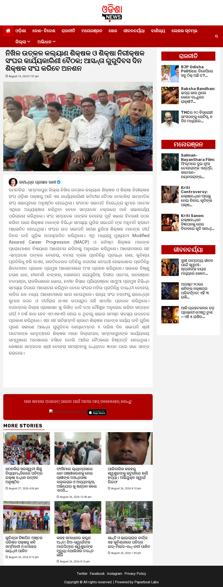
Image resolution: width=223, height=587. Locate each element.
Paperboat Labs (146, 582)
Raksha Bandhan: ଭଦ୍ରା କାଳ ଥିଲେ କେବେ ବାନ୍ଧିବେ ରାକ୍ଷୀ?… (198, 95)
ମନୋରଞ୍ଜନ (91, 30)
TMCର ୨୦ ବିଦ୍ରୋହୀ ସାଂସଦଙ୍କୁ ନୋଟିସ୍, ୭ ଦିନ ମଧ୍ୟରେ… (197, 117)
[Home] (8, 31)
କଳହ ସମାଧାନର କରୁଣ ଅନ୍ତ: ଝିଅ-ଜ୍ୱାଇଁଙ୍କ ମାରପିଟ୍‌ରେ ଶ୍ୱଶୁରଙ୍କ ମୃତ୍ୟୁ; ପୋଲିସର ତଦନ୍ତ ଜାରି (75, 546)
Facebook (97, 574)
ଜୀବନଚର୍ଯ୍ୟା (134, 30)
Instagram (114, 574)
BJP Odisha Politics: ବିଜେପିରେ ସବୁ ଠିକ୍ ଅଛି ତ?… (197, 71)
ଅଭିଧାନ (44, 41)
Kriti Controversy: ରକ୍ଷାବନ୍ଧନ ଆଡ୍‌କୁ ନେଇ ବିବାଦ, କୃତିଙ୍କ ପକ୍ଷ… (196, 196)
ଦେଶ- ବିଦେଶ (43, 30)
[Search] (216, 36)
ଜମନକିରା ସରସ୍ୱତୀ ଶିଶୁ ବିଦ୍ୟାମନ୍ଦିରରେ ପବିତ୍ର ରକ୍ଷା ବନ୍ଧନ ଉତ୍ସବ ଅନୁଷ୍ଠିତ (24, 475)
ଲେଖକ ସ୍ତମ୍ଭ (185, 30)
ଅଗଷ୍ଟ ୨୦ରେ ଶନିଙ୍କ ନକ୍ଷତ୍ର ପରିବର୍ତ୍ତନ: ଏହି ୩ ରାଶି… (195, 290)
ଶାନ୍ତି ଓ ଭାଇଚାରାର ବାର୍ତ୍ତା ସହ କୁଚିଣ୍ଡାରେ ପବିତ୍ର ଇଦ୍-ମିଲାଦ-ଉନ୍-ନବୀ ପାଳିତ (129, 542)
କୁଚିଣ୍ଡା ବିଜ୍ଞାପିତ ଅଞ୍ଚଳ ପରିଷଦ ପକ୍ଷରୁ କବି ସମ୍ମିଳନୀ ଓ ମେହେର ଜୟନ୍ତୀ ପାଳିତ (23, 544)
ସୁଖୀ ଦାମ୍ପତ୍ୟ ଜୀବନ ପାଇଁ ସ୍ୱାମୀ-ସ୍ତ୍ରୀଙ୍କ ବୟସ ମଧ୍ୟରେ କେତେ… (197, 267)
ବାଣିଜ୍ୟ (158, 30)
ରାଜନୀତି (68, 30)
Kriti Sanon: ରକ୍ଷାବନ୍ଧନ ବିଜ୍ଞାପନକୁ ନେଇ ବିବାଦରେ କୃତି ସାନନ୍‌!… (197, 222)
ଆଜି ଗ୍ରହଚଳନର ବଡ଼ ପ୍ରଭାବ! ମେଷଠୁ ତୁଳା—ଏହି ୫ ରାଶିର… (197, 312)
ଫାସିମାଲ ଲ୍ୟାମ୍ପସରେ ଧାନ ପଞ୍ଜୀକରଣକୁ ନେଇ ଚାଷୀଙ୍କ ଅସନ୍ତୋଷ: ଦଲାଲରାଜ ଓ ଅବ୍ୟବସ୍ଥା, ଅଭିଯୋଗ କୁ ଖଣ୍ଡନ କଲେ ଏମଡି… (77, 480)
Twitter (82, 574)
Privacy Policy (135, 574)
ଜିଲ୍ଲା (20, 41)
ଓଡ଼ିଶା (20, 30)
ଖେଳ (113, 30)
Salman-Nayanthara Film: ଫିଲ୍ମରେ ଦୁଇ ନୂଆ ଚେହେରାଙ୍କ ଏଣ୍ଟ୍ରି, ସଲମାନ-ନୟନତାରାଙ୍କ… (198, 166)
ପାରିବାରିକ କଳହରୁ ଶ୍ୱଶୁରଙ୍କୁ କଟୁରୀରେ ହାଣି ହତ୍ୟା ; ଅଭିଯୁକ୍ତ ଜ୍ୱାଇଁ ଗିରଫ (128, 475)
